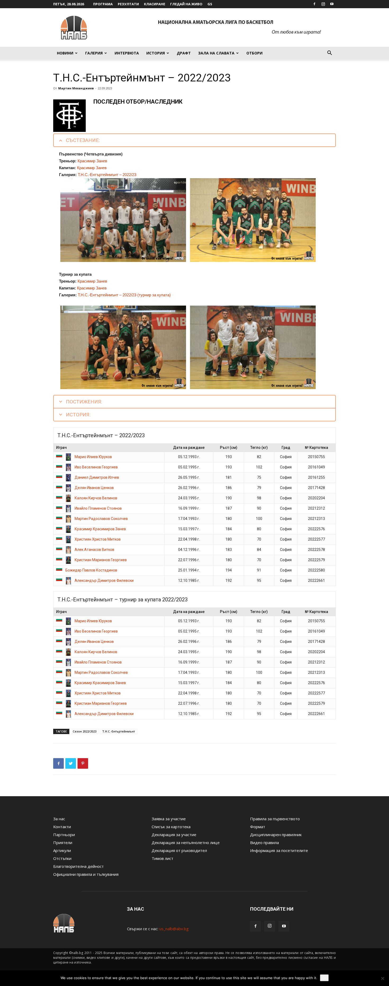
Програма (103, 4)
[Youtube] (332, 4)
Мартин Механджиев (76, 88)
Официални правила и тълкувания (86, 874)
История (155, 53)
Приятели (62, 842)
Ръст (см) (228, 447)
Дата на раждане (189, 447)
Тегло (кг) (259, 447)
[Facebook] (314, 4)
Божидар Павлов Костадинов (91, 570)
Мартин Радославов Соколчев (101, 519)
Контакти (62, 826)
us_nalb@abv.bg (174, 928)
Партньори (64, 834)
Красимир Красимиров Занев (100, 529)
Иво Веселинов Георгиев (96, 467)
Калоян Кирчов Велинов (96, 498)
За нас (59, 818)
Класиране (154, 4)
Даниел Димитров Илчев (97, 477)
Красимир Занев (92, 161)
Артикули (62, 850)
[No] (382, 978)
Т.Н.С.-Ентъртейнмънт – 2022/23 (107, 174)
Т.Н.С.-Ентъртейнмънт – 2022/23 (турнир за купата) (124, 295)
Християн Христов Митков (98, 539)
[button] (329, 53)
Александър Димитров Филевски (104, 580)
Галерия (94, 53)
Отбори (254, 53)
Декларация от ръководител (179, 850)
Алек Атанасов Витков (94, 549)
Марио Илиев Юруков (93, 457)
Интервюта (127, 53)
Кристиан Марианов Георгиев (101, 560)
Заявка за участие (169, 818)
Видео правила (264, 842)
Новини (65, 53)
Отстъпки (62, 858)
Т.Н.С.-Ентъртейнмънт (118, 731)
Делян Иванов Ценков (94, 488)
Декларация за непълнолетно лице (186, 842)
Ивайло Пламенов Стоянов (98, 508)
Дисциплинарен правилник (276, 834)
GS (209, 4)
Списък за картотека (171, 826)
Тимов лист (162, 858)
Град (286, 447)
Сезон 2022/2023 (84, 731)
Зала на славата (216, 53)
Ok (324, 978)
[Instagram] (323, 4)
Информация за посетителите (279, 850)
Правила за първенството (275, 818)
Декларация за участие (174, 834)
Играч (61, 447)
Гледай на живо (186, 4)
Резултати (128, 4)
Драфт (184, 53)
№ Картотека (316, 447)
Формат (257, 826)
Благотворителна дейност (78, 866)
